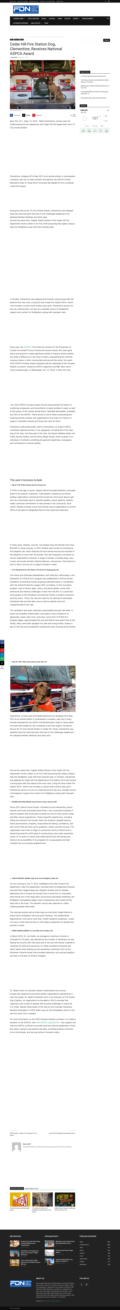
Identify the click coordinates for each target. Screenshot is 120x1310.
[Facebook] (105, 1)
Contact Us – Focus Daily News (47, 1)
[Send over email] (2, 659)
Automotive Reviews (20, 23)
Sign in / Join (13, 1)
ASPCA (27, 347)
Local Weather (33, 18)
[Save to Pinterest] (2, 650)
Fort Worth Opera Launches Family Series (93, 76)
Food (46, 23)
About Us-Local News (23, 1)
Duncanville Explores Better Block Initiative (93, 98)
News (22, 39)
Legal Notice (35, 23)
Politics (67, 18)
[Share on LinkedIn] (2, 655)
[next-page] (14, 1215)
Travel (43, 18)
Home (11, 37)
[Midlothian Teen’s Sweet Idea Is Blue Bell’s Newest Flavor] (49, 1243)
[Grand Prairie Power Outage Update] (49, 1252)
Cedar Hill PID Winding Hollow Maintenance (62, 1133)
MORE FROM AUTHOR (31, 1188)
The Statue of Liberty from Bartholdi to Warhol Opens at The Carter (41, 1210)
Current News (18, 18)
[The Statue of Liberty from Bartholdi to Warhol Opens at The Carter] (42, 1199)
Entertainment (87, 18)
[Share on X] (2, 646)
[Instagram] (108, 1)
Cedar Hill (22, 37)
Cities (16, 37)
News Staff (14, 57)
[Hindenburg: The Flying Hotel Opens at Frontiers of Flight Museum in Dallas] (14, 1253)
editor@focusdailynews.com (52, 1301)
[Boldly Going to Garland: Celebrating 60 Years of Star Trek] (65, 1199)
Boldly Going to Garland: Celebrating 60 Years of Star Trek (95, 87)
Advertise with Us (34, 1)
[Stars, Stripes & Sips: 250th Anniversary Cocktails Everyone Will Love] (14, 1262)
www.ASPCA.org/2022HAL (48, 1022)
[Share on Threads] (2, 663)
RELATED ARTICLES (17, 1188)
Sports (75, 18)
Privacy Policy (59, 1)
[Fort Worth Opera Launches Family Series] (20, 1199)
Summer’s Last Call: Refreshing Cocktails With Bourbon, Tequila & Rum (30, 1243)
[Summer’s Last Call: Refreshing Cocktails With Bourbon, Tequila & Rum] (14, 1243)
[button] (108, 19)
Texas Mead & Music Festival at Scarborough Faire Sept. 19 (94, 92)
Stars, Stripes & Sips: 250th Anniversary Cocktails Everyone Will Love (30, 1262)
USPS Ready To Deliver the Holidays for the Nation (23, 1134)
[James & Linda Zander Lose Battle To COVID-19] (49, 1262)
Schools (52, 18)
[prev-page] (11, 1215)
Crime (60, 18)
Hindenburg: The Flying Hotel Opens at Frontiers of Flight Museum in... (30, 1252)
